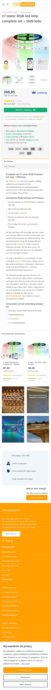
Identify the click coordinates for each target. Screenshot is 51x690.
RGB (26, 202)
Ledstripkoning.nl (38, 117)
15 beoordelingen (16, 375)
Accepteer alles (25, 670)
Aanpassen (25, 677)
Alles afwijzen (26, 684)
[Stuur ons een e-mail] (9, 541)
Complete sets (26, 12)
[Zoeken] (7, 4)
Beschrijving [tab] (8, 161)
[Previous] (6, 49)
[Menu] (3, 4)
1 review (18, 101)
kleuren (18, 261)
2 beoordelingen (41, 375)
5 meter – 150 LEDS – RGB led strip (37, 363)
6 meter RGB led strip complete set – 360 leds (11, 363)
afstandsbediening (13, 296)
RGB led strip (14, 181)
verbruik (20, 244)
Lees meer (25, 664)
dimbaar (23, 213)
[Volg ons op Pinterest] (12, 541)
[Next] (44, 49)
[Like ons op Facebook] (3, 541)
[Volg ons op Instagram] (6, 541)
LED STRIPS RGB (9, 12)
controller (15, 319)
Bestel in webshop (24, 110)
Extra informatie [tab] (10, 166)
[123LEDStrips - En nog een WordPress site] (26, 4)
